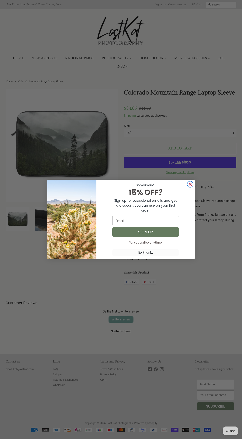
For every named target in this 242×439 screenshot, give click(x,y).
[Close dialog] (190, 184)
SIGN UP (145, 232)
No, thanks (145, 252)
